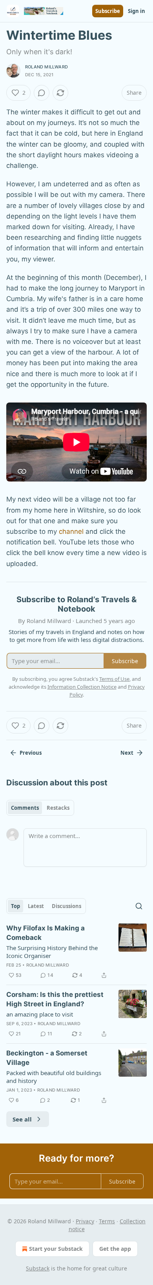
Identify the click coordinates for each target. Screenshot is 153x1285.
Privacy (85, 1221)
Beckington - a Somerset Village (46, 1057)
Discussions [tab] (66, 906)
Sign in (136, 11)
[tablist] (40, 808)
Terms (107, 1221)
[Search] (139, 906)
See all (22, 1119)
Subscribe (107, 11)
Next (126, 752)
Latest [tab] (36, 906)
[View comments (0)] (41, 93)
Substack (37, 1268)
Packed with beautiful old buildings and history (53, 1077)
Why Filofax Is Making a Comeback (45, 932)
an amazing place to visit (39, 1014)
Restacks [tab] (58, 807)
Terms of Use (114, 678)
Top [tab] (15, 906)
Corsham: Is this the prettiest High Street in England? (55, 999)
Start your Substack (56, 1248)
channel (71, 531)
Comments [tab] (25, 807)
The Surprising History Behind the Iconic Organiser (52, 952)
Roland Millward (46, 67)
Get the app (115, 1248)
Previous (31, 752)
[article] (76, 951)
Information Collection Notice (82, 686)
